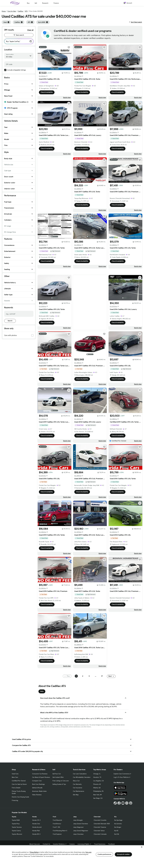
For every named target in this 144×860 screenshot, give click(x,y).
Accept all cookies (123, 854)
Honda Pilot (36, 831)
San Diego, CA (97, 798)
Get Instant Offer (58, 777)
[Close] (141, 847)
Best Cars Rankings (38, 784)
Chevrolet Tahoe (99, 831)
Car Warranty (77, 784)
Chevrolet (97, 817)
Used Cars (15, 774)
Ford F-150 (56, 827)
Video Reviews (37, 795)
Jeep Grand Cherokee (80, 824)
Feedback (111, 844)
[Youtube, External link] (122, 803)
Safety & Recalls (37, 788)
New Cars (15, 777)
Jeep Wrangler (78, 820)
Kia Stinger (117, 827)
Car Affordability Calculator (81, 777)
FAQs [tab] (42, 691)
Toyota (14, 817)
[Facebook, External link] (119, 803)
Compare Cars (37, 781)
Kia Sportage (118, 820)
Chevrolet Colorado (100, 834)
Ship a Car (76, 781)
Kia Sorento (118, 824)
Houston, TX (97, 777)
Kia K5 (116, 831)
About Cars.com (34, 844)
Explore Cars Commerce (122, 774)
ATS (26, 11)
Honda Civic (36, 824)
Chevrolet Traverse (100, 827)
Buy (28, 3)
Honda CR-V (36, 820)
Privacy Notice (34, 852)
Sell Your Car (56, 774)
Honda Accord (36, 827)
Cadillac (20, 11)
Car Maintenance (78, 791)
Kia (115, 817)
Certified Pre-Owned (19, 781)
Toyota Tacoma (17, 827)
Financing (15, 800)
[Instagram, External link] (126, 803)
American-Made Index (39, 791)
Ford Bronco (57, 824)
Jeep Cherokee (78, 834)
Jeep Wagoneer (78, 827)
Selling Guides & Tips (59, 784)
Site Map (76, 795)
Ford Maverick (57, 820)
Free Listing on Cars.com (60, 781)
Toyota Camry (16, 831)
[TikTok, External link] (115, 803)
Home (4, 11)
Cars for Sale (11, 11)
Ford (54, 817)
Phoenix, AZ (97, 784)
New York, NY (97, 795)
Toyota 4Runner (17, 834)
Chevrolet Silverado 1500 (102, 824)
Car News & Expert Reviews (41, 777)
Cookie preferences (104, 854)
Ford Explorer (57, 834)
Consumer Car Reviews (39, 774)
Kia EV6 (116, 834)
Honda (34, 817)
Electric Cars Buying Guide (20, 797)
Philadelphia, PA (98, 791)
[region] (72, 852)
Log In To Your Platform (121, 777)
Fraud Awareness (99, 844)
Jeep (75, 817)
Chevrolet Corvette (100, 820)
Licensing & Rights (83, 844)
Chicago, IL (96, 774)
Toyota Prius (16, 824)
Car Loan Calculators (80, 774)
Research (45, 3)
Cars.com (88, 852)
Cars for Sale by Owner (19, 784)
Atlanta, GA (96, 788)
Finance (56, 3)
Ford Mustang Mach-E (60, 831)
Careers (72, 844)
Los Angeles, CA (98, 781)
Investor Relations (59, 844)
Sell (36, 3)
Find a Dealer (16, 788)
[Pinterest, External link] (130, 803)
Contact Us (46, 844)
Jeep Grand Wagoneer (80, 831)
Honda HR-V (36, 834)
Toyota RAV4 (16, 820)
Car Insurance (77, 788)
